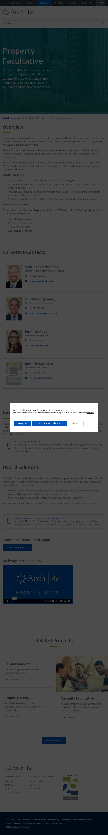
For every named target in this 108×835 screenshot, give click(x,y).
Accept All (22, 423)
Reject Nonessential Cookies (49, 423)
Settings (75, 423)
